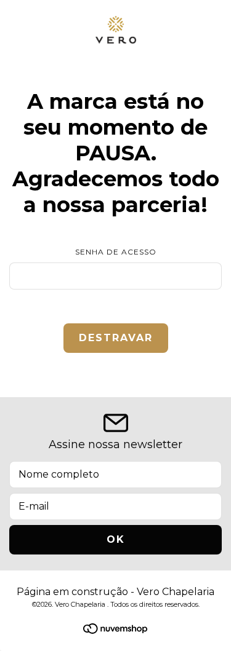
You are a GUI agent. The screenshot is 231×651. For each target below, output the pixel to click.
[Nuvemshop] (115, 630)
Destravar (116, 338)
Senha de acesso (115, 251)
